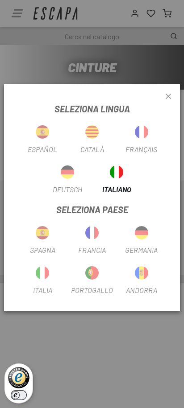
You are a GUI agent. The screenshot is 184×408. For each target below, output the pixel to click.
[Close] (168, 96)
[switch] (19, 395)
